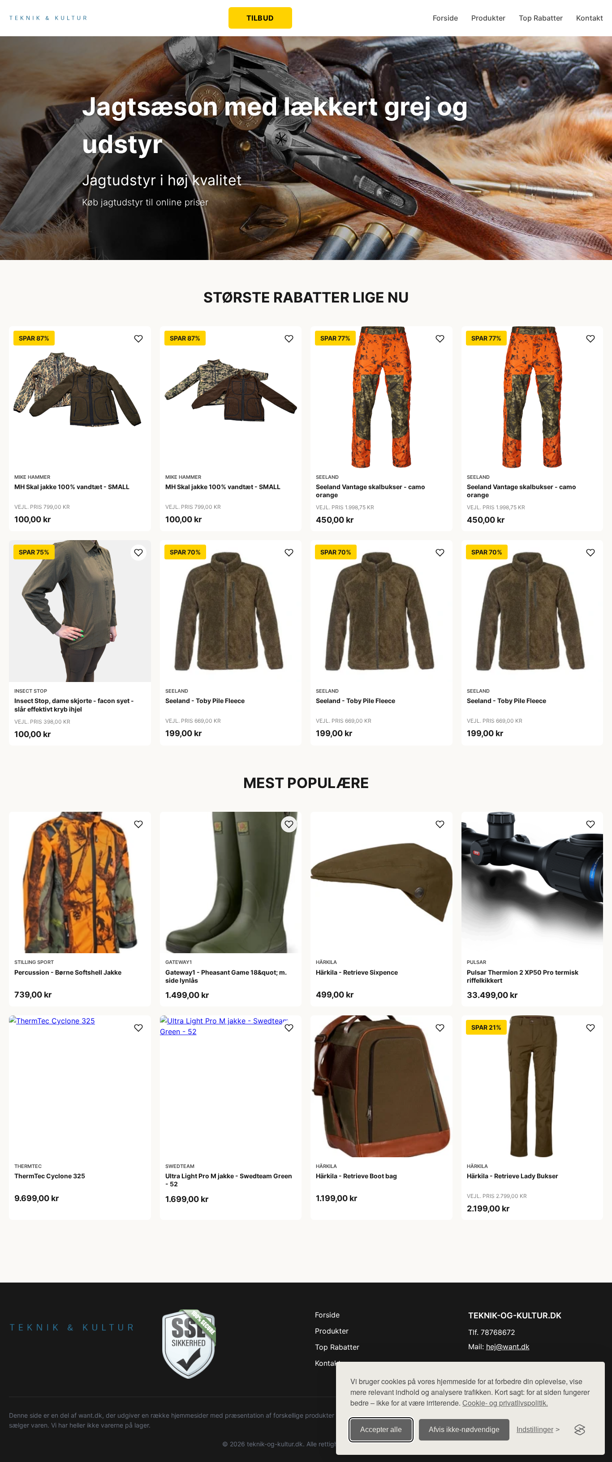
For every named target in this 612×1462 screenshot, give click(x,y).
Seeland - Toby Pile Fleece (205, 700)
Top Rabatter (541, 17)
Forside (445, 17)
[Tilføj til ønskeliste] (138, 339)
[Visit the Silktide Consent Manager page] (579, 1430)
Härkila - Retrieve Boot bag (356, 1176)
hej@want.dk (508, 1346)
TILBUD (260, 17)
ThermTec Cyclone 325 (49, 1176)
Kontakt (589, 17)
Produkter (488, 17)
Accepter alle (381, 1429)
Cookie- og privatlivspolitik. (505, 1403)
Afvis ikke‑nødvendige (464, 1429)
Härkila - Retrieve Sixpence (357, 972)
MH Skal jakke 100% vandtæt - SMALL (71, 486)
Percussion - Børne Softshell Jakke (67, 972)
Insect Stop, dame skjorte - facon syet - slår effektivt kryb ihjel (74, 704)
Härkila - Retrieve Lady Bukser (512, 1176)
